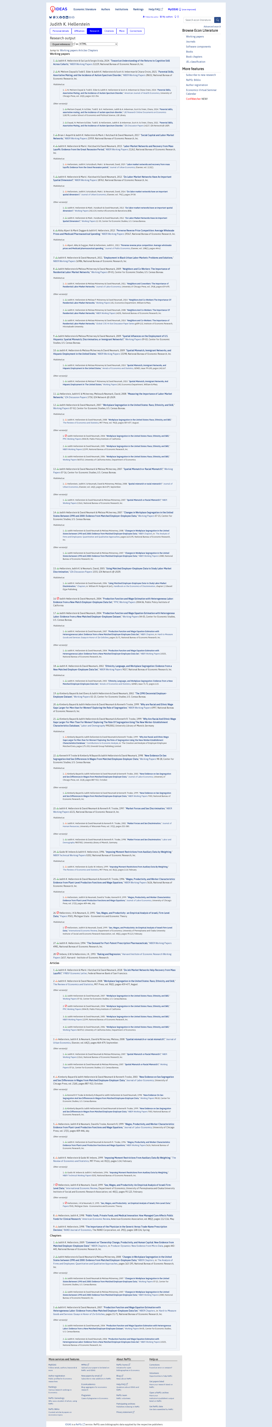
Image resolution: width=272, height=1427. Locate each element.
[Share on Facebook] (60, 17)
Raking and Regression (108, 954)
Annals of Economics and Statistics (117, 368)
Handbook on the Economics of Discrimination (134, 586)
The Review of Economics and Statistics (81, 423)
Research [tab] (94, 31)
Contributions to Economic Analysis (102, 743)
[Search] (217, 20)
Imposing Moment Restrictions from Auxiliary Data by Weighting (138, 852)
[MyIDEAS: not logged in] (176, 16)
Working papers (195, 36)
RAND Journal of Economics (77, 1230)
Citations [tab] (109, 31)
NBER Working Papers (81, 64)
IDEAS (68, 1424)
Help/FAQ (154, 9)
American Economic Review (96, 1219)
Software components (198, 46)
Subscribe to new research (201, 74)
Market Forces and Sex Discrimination (145, 808)
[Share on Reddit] (63, 17)
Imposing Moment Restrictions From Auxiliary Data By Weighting (139, 867)
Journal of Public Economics (117, 248)
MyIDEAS (182, 9)
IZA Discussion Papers (134, 125)
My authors (167, 17)
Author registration (197, 85)
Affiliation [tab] (79, 31)
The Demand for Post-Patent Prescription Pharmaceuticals (117, 943)
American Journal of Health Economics (142, 93)
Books (189, 51)
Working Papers (82, 211)
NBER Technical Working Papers (69, 855)
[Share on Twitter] (57, 17)
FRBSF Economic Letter (75, 973)
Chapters (93, 50)
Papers (63, 916)
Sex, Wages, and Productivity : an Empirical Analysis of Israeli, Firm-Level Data (135, 1203)
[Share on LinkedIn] (67, 17)
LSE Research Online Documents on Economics (145, 112)
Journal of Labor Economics (108, 286)
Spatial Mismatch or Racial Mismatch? (143, 469)
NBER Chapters (145, 533)
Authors (105, 9)
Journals (190, 41)
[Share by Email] (70, 17)
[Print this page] (73, 17)
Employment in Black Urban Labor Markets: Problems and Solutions (138, 257)
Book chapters (194, 56)
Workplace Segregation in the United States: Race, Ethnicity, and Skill (138, 405)
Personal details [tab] (61, 31)
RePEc (79, 1424)
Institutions (121, 9)
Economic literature (85, 9)
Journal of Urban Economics (122, 167)
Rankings (138, 9)
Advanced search (212, 26)
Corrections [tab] (136, 31)
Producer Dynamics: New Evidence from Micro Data (137, 1246)
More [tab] (122, 31)
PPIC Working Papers (72, 439)
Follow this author (152, 17)
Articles (82, 50)
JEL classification (195, 61)
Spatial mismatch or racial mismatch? (145, 484)
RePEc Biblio (193, 80)
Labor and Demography (93, 725)
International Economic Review (83, 930)
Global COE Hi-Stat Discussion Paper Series (115, 323)
